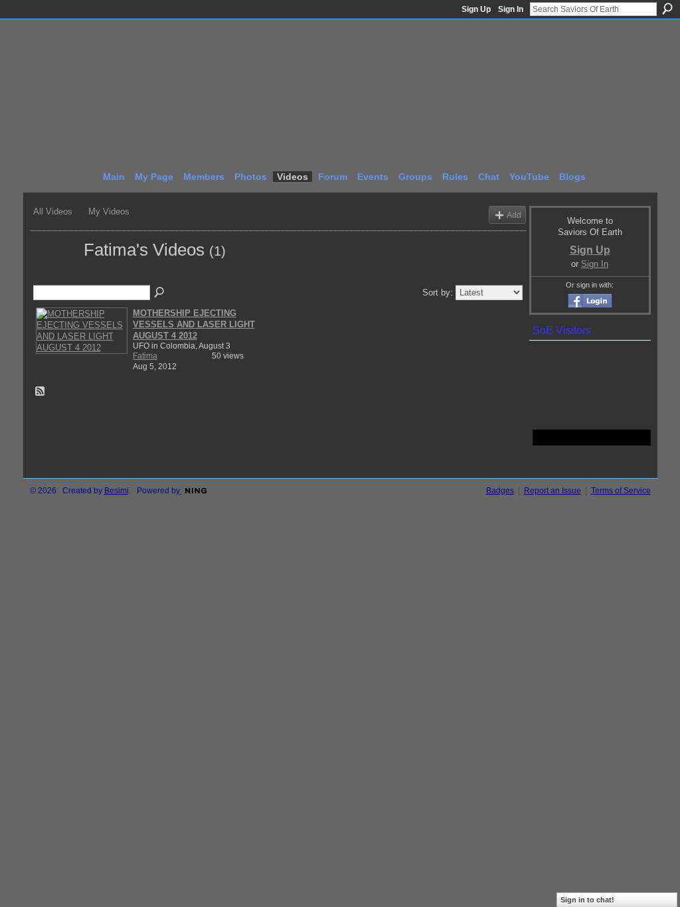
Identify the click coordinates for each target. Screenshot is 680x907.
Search (667, 9)
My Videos (108, 211)
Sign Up (476, 9)
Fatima (145, 356)
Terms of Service (621, 490)
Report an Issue (552, 490)
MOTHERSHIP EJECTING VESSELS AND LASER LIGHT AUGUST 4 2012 (194, 324)
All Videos (52, 211)
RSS (40, 392)
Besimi (116, 490)
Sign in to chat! (587, 900)
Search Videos (160, 293)
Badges (500, 490)
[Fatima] (54, 274)
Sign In (510, 9)
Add (514, 214)
